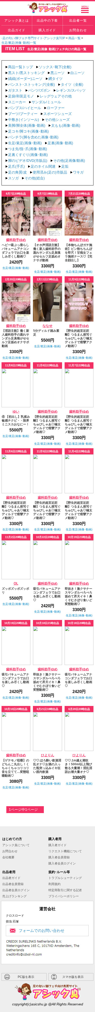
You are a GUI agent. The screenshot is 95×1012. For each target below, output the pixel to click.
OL (16, 583)
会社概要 (8, 857)
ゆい (16, 411)
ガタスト (15, 90)
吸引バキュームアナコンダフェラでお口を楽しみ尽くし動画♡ (47, 594)
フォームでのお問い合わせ (41, 930)
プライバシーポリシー (63, 896)
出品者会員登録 (13, 884)
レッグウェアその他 (56, 96)
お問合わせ (9, 851)
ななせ (47, 326)
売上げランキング (14, 896)
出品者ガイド (11, 878)
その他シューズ (57, 120)
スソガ (13, 178)
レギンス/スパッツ (71, 90)
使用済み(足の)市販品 (50, 172)
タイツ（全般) (72, 84)
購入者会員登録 (59, 857)
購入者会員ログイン (62, 863)
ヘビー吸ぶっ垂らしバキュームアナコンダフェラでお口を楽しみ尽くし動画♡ (15, 250)
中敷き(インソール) (23, 120)
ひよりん (47, 755)
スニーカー (17, 102)
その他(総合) (35, 178)
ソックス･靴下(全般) (55, 67)
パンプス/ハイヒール (24, 108)
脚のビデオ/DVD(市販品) (27, 160)
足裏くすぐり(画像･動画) (28, 155)
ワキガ (78, 172)
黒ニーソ (57, 73)
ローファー (56, 108)
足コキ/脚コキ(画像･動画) (28, 131)
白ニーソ (77, 73)
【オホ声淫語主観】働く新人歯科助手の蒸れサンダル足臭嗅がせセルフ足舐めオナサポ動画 (47, 252)
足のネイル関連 (43, 166)
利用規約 (54, 884)
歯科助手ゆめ (16, 240)
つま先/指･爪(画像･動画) (27, 149)
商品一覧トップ (20, 67)
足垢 (64, 166)
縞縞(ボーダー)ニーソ (25, 79)
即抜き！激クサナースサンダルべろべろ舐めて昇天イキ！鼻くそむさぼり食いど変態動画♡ (78, 596)
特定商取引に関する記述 (65, 890)
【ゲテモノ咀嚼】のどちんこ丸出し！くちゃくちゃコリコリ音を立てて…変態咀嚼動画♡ (15, 768)
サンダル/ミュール (46, 102)
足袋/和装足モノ (21, 96)
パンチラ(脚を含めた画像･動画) (33, 137)
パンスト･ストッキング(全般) (31, 84)
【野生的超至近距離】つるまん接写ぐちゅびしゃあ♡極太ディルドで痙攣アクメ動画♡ (78, 338)
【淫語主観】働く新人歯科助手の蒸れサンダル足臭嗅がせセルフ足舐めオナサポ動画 (15, 338)
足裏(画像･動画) (60, 143)
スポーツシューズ (57, 114)
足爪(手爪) (16, 166)
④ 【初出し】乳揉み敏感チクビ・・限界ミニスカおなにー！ (16, 420)
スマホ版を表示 (73, 977)
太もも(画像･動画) (65, 125)
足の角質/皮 (17, 172)
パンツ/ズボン (39, 90)
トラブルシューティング (65, 878)
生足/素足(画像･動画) (25, 143)
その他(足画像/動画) (69, 160)
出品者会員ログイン (16, 890)
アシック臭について (16, 845)
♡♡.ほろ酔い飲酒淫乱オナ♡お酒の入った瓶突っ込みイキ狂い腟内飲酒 (47, 766)
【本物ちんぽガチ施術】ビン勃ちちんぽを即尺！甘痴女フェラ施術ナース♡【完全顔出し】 (78, 252)
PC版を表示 (26, 977)
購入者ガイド (57, 845)
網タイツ (55, 79)
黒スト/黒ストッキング (26, 73)
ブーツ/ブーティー (22, 114)
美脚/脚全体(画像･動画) (26, 125)
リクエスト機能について (65, 851)
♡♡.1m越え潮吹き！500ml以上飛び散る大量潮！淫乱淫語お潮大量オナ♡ (78, 766)
